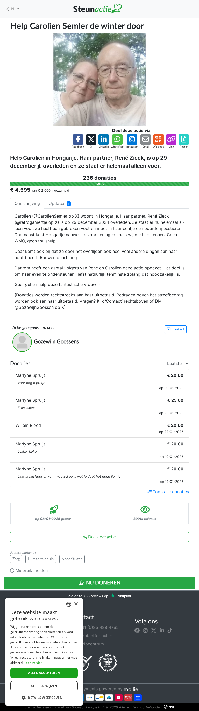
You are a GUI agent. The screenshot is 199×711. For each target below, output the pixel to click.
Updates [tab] (59, 203)
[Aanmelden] (7, 9)
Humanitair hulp (41, 559)
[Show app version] (195, 707)
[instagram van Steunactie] (145, 630)
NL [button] (14, 9)
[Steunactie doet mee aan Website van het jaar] (107, 663)
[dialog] (44, 652)
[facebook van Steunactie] (137, 630)
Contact (177, 329)
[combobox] (68, 604)
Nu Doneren (102, 582)
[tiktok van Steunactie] (170, 630)
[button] (78, 141)
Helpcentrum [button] (90, 643)
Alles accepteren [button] (44, 673)
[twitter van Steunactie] (153, 630)
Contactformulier (94, 635)
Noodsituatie (72, 559)
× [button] (76, 604)
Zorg (16, 559)
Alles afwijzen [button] (44, 686)
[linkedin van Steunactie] (162, 630)
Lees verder (33, 662)
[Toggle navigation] (188, 9)
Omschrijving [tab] (27, 203)
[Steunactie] (97, 9)
